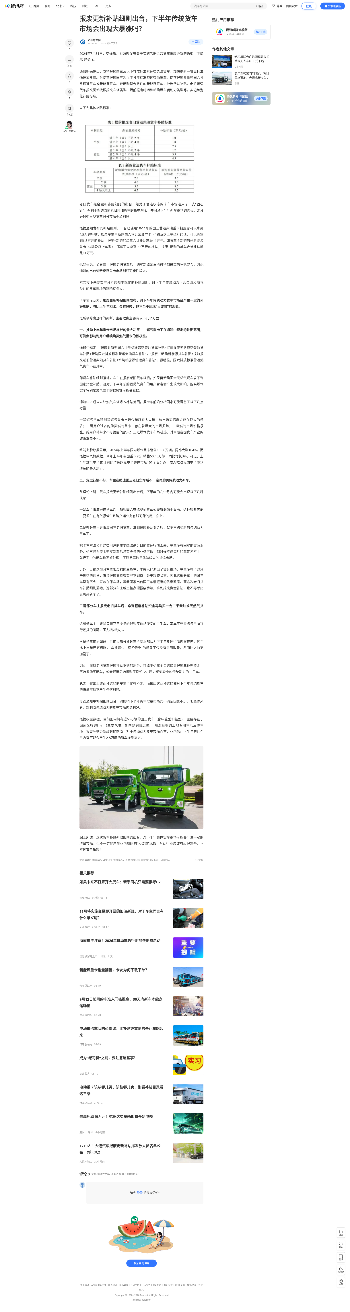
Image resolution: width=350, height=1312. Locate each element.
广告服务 (146, 1285)
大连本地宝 (85, 1161)
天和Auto (84, 897)
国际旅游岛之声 (88, 956)
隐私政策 (123, 1285)
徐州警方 (84, 1073)
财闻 (82, 1132)
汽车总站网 (85, 985)
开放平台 (135, 1285)
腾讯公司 (137, 1300)
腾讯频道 (191, 1285)
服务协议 (112, 1285)
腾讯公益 (168, 1285)
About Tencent (98, 1285)
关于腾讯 (84, 1285)
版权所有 (146, 1300)
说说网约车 (85, 1015)
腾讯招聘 (157, 1285)
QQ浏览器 (180, 1285)
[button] (260, 32)
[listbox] (141, 1017)
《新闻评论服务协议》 (129, 1174)
